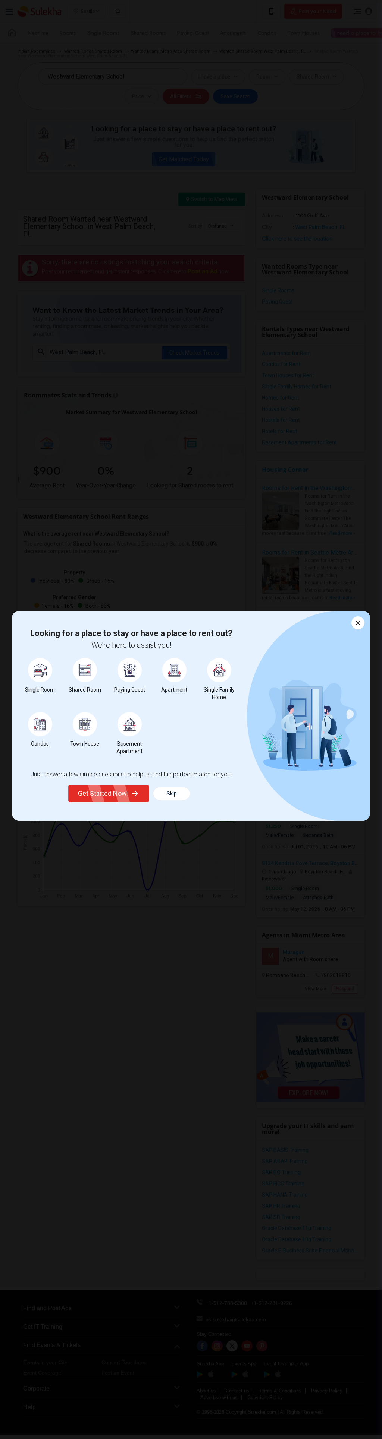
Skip (172, 794)
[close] (357, 622)
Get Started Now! (103, 793)
